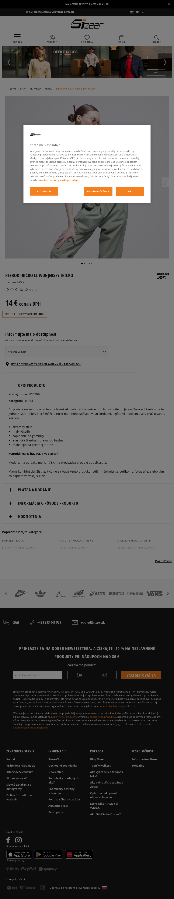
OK (130, 191)
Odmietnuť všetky (98, 191)
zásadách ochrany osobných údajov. (59, 179)
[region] (87, 164)
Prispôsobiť (44, 191)
